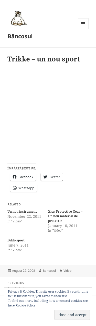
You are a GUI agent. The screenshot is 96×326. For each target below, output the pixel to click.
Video (67, 270)
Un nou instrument (22, 211)
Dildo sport (16, 240)
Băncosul (20, 36)
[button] (18, 18)
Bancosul (49, 270)
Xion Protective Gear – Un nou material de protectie (65, 216)
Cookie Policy (26, 305)
